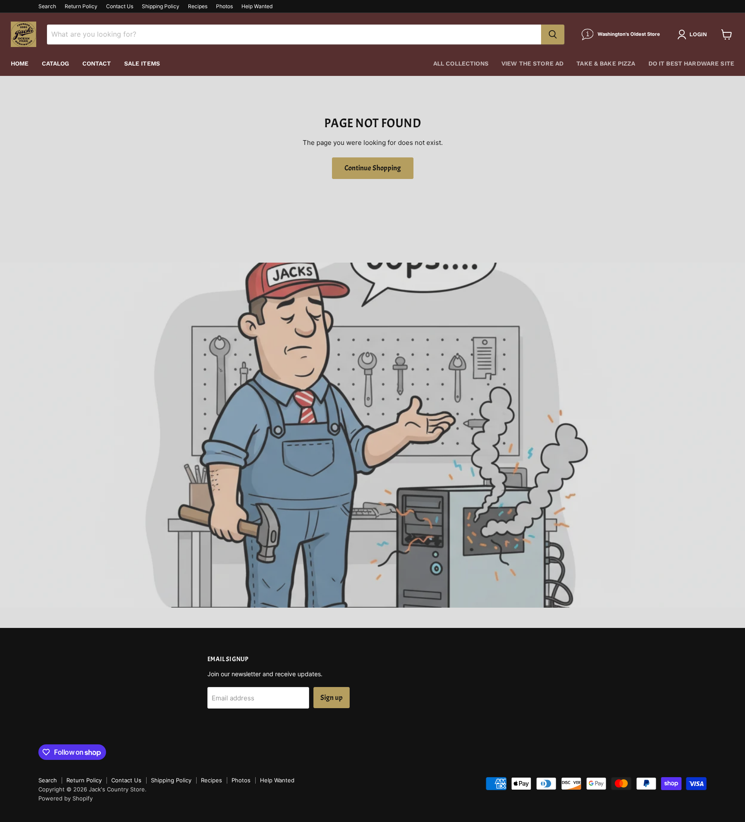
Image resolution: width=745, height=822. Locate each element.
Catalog (55, 63)
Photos (224, 6)
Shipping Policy (160, 6)
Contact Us (119, 6)
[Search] (552, 34)
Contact (96, 63)
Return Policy (81, 6)
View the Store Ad (532, 63)
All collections (460, 63)
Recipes (197, 6)
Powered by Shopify (65, 798)
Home (20, 63)
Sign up (331, 697)
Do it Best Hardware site (691, 63)
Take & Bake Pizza (605, 63)
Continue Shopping (372, 168)
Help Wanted (257, 6)
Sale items (142, 63)
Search (47, 6)
